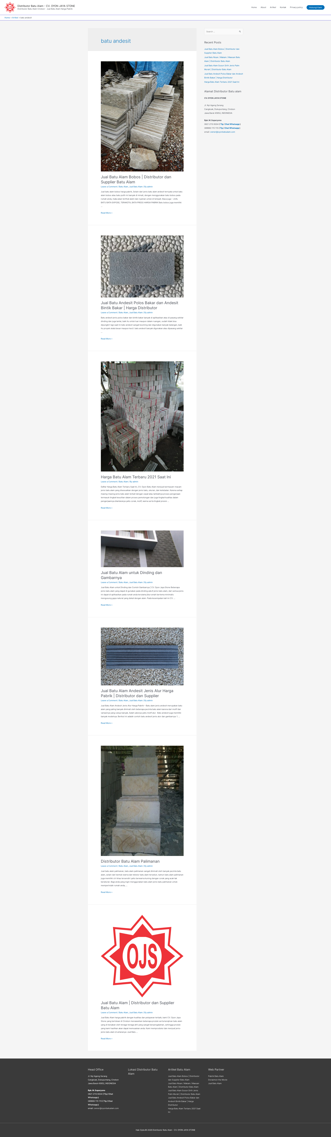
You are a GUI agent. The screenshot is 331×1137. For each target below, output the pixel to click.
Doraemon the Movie (217, 1080)
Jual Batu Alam (136, 186)
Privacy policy (296, 7)
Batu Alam (123, 186)
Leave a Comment (109, 186)
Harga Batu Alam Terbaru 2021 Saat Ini (136, 477)
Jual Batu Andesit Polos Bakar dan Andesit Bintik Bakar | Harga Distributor (183, 1101)
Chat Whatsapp (232, 124)
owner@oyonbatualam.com (222, 132)
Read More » (106, 213)
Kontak (283, 7)
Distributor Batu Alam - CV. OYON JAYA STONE (46, 5)
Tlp (221, 124)
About (263, 7)
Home (254, 7)
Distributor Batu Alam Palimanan (130, 861)
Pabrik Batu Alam (216, 1076)
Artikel (273, 7)
